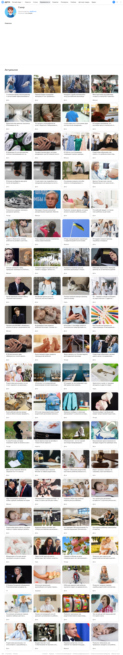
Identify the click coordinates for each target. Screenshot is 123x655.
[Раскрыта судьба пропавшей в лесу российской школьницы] (75, 88)
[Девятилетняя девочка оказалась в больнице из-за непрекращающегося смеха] (18, 117)
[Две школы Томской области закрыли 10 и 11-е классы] (18, 463)
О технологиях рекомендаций (63, 653)
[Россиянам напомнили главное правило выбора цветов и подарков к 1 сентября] (18, 607)
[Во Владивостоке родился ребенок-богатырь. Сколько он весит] (47, 319)
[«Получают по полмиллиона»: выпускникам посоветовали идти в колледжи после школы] (47, 377)
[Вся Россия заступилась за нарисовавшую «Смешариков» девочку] (104, 319)
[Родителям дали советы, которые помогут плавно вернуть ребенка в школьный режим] (18, 521)
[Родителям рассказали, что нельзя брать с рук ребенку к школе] (18, 636)
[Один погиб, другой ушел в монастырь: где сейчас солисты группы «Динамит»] (47, 550)
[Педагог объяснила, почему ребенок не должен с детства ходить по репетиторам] (18, 232)
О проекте (45, 653)
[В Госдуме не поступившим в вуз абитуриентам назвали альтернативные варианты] (75, 377)
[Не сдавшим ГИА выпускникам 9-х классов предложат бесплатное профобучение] (75, 521)
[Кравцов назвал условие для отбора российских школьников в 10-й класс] (47, 521)
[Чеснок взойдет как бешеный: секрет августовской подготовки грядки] (104, 405)
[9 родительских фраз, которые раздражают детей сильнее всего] (47, 146)
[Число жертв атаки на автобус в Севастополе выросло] (47, 434)
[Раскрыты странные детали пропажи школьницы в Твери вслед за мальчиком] (75, 261)
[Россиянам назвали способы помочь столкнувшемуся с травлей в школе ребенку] (75, 175)
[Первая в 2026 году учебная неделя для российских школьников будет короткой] (75, 492)
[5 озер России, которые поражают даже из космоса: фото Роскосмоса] (18, 434)
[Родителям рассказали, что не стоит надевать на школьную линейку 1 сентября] (18, 377)
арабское (33, 11)
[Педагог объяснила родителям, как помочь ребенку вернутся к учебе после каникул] (75, 463)
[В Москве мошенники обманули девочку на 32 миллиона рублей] (104, 261)
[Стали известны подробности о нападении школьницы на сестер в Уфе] (47, 175)
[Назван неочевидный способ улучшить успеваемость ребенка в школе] (47, 607)
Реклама (15, 653)
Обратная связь (115, 653)
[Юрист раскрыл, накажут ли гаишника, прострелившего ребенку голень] (104, 463)
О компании (8, 653)
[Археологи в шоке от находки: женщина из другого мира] (104, 377)
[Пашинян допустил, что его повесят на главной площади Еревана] (75, 636)
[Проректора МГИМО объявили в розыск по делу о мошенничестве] (18, 319)
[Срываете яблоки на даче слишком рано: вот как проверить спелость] (75, 550)
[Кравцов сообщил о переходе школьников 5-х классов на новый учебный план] (75, 405)
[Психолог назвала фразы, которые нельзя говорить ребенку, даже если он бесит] (75, 203)
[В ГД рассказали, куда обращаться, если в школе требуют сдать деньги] (18, 348)
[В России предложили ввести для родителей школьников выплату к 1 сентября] (47, 405)
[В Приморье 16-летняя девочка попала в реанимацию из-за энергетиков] (18, 146)
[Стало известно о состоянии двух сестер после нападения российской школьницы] (75, 117)
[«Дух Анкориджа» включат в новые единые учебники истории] (18, 492)
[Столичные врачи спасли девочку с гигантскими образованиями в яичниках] (18, 88)
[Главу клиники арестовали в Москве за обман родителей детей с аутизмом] (47, 463)
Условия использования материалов (100, 653)
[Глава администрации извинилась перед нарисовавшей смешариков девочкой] (47, 232)
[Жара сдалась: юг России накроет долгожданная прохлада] (75, 348)
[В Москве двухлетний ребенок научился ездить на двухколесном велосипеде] (75, 579)
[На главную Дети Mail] (7, 2)
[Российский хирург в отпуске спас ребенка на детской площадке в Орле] (104, 203)
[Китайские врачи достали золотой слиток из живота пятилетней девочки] (47, 290)
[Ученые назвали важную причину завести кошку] (75, 290)
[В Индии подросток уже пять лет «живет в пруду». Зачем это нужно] (47, 261)
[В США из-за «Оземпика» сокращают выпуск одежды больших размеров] (75, 146)
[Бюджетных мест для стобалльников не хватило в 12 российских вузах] (47, 636)
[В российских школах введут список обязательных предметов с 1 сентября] (18, 405)
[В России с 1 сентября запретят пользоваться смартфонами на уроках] (75, 319)
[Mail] (2, 2)
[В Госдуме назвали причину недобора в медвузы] (104, 232)
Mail (3, 653)
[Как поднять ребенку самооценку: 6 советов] (104, 521)
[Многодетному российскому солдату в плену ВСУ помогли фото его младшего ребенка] (104, 88)
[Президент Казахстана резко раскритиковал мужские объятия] (47, 203)
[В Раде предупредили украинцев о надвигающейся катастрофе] (75, 232)
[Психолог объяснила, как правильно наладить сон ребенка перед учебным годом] (104, 636)
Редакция (51, 653)
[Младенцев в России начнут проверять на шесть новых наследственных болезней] (18, 550)
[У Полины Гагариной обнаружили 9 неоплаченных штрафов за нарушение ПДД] (18, 579)
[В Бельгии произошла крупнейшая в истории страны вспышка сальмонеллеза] (47, 579)
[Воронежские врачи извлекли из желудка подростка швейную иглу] (104, 434)
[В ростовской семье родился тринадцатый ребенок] (47, 348)
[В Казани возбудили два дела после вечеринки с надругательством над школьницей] (18, 175)
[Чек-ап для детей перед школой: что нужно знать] (104, 607)
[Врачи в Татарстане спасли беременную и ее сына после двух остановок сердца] (104, 175)
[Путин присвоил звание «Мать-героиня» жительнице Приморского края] (18, 290)
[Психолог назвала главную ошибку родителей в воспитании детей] (104, 579)
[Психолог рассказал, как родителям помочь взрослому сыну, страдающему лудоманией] (75, 607)
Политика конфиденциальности (81, 653)
